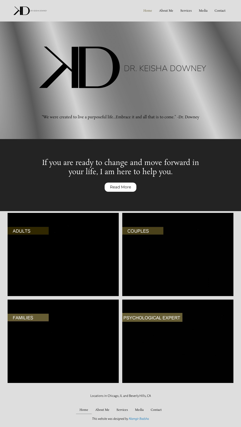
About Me (166, 11)
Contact (220, 11)
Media (203, 11)
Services (186, 11)
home (147, 11)
